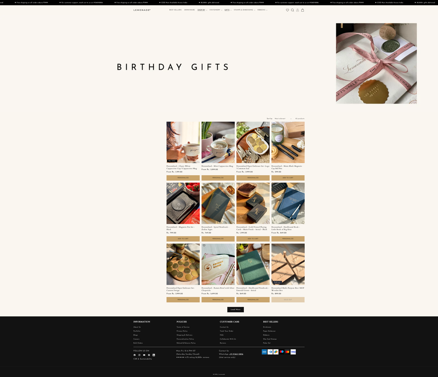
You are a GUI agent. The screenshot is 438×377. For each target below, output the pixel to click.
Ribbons (266, 335)
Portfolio (136, 331)
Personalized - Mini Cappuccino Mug (217, 166)
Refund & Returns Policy (186, 343)
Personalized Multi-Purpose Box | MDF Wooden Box (287, 289)
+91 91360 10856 (236, 354)
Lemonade (221, 374)
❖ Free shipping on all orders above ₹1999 (57, 3)
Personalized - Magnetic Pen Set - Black (181, 228)
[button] (202, 10)
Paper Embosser (269, 331)
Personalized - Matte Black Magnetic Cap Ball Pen (286, 167)
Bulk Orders (138, 343)
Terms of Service (183, 327)
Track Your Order (226, 331)
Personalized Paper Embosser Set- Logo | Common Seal (252, 167)
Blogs (135, 335)
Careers (136, 339)
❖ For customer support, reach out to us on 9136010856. (223, 3)
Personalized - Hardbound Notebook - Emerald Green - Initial (252, 289)
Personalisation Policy (185, 339)
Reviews (223, 343)
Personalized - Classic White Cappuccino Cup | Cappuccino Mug (182, 167)
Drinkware (267, 327)
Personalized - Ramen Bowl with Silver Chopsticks (218, 289)
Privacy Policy (182, 331)
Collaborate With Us (228, 339)
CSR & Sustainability (142, 359)
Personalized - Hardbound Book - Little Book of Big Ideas (285, 228)
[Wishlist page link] (287, 10)
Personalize (183, 178)
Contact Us (224, 327)
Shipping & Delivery (184, 335)
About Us (137, 327)
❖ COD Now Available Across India (100, 3)
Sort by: (269, 119)
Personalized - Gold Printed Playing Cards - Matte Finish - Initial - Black (251, 228)
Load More (235, 309)
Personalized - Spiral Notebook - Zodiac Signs (215, 228)
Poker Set (266, 343)
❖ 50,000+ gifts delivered (135, 3)
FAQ (221, 335)
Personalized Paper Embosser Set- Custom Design (180, 289)
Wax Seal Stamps (270, 339)
